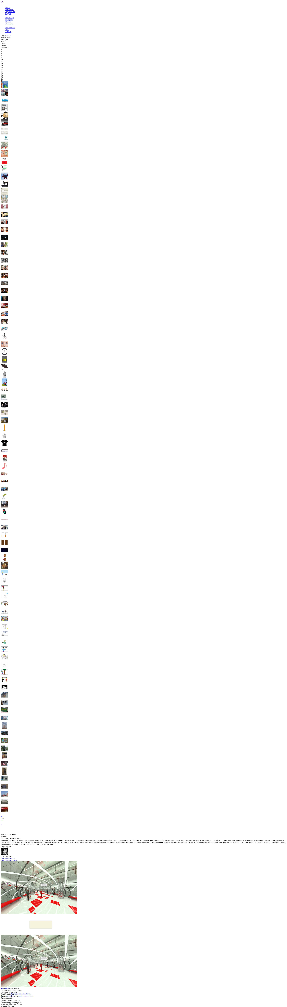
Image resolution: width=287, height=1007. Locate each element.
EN (2, 2)
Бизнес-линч (10, 28)
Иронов (8, 22)
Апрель (8, 32)
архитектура (5, 988)
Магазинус (9, 18)
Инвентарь (9, 10)
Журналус (9, 24)
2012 (7, 30)
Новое (7, 8)
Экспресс (9, 20)
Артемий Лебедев (8, 858)
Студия (8, 14)
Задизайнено (10, 12)
